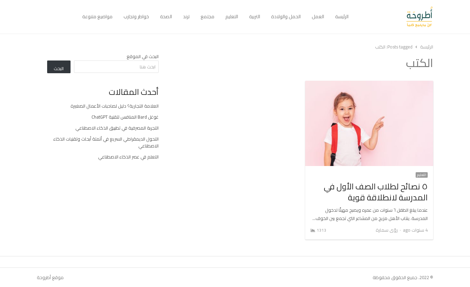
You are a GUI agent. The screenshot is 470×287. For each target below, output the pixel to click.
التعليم (231, 16)
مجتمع (207, 16)
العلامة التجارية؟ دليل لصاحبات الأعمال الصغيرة (115, 106)
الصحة (166, 16)
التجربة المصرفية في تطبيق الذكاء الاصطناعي (117, 128)
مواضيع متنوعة (97, 16)
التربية (254, 16)
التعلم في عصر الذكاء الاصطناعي (128, 157)
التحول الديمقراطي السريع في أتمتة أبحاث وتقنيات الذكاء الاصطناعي (106, 142)
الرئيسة (342, 16)
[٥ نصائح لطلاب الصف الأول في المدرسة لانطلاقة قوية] (369, 85)
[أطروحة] (393, 16)
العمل (318, 16)
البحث (59, 68)
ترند (186, 16)
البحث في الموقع (143, 56)
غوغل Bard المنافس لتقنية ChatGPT (125, 117)
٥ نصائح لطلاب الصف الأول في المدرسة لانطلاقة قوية (376, 192)
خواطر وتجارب (136, 16)
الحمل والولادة (286, 16)
